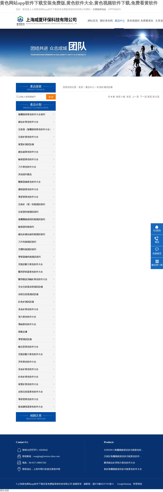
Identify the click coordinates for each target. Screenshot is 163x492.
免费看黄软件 (147, 24)
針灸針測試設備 (26, 302)
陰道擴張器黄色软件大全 (30, 407)
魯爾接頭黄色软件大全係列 (31, 114)
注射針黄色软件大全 (28, 137)
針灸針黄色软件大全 (28, 377)
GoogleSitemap (124, 484)
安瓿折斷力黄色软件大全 (30, 264)
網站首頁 (93, 20)
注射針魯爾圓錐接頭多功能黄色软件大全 (124, 456)
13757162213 (114, 9)
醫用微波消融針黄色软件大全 (32, 279)
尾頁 (149, 97)
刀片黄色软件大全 (27, 167)
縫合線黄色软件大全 (28, 152)
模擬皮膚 (22, 332)
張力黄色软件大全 (27, 317)
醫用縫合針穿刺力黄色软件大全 (119, 463)
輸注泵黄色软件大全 (28, 347)
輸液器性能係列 (26, 227)
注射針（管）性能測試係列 (31, 204)
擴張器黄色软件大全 (28, 189)
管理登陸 (137, 484)
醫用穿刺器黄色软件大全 (30, 272)
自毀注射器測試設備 (28, 294)
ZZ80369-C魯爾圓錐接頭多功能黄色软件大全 (124, 450)
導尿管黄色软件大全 (28, 197)
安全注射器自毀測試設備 (30, 287)
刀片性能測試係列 (27, 242)
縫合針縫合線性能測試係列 (31, 234)
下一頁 (143, 97)
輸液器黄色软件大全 (28, 159)
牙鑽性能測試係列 (27, 249)
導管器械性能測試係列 (29, 257)
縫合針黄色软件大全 (28, 122)
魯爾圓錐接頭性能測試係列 (31, 219)
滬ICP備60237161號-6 (102, 484)
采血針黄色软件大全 (28, 309)
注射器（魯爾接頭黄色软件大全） (35, 129)
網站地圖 (4, 490)
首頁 (80, 87)
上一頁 (135, 97)
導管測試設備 (25, 339)
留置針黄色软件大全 (28, 384)
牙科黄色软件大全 (27, 362)
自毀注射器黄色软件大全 (30, 392)
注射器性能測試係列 (28, 212)
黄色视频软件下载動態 (133, 24)
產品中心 (120, 20)
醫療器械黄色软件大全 (29, 182)
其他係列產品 (25, 174)
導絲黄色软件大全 (27, 324)
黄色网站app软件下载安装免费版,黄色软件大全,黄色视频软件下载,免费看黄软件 (79, 2)
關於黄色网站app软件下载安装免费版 (106, 24)
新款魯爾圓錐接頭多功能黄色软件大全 (123, 469)
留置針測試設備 (26, 144)
